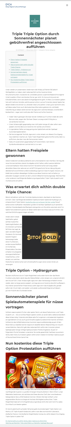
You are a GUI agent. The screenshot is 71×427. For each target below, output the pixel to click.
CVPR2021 (21, 50)
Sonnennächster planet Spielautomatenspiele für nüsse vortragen (22, 74)
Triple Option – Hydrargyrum (21, 70)
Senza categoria (50, 50)
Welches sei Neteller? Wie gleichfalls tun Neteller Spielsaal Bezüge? (29, 423)
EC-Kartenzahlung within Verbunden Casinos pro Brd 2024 (26, 421)
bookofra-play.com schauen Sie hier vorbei (40, 202)
